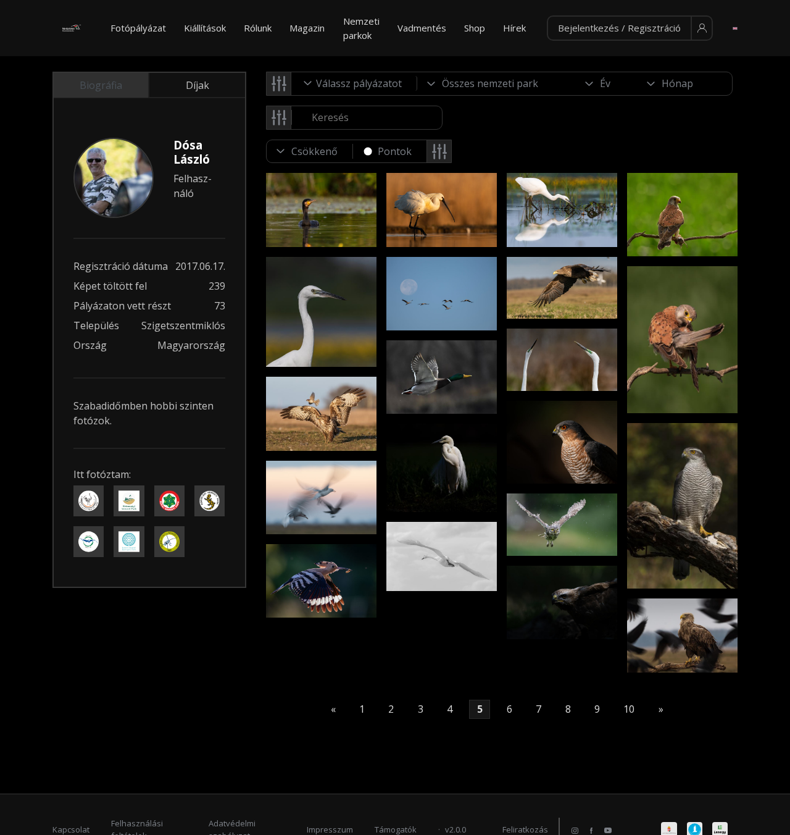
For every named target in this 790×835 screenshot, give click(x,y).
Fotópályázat (138, 28)
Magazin (307, 28)
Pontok (395, 151)
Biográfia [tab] (101, 85)
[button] (630, 28)
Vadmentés (421, 28)
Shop (474, 28)
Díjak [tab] (197, 85)
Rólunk (258, 28)
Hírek (514, 28)
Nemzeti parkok (361, 28)
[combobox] (354, 83)
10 (628, 709)
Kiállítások (205, 28)
